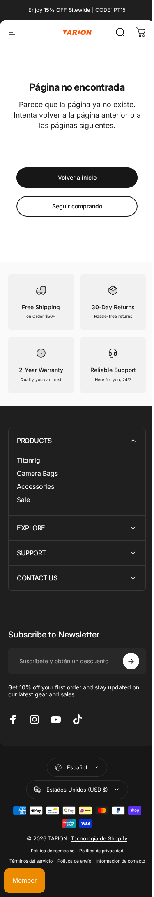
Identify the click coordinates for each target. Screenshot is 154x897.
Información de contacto (74, 871)
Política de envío (98, 861)
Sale (23, 499)
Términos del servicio (54, 861)
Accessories (35, 486)
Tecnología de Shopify (96, 838)
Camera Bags (37, 473)
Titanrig (28, 460)
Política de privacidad (98, 851)
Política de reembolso (49, 851)
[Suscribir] (125, 661)
